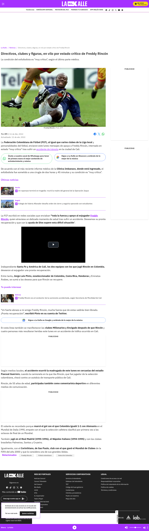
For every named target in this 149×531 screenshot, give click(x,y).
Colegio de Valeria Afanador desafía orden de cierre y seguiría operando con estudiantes (55, 203)
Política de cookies (107, 487)
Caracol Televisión (40, 481)
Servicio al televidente (73, 478)
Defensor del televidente (74, 481)
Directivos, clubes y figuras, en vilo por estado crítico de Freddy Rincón (44, 48)
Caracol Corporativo (41, 504)
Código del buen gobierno (74, 487)
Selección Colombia (65, 455)
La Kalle (4, 48)
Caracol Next (38, 507)
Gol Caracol (38, 484)
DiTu (35, 493)
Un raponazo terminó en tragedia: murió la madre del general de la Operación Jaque (53, 190)
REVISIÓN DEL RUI (62, 10)
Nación (17, 188)
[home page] (74, 3)
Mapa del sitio (70, 499)
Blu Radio (37, 487)
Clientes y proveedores (73, 493)
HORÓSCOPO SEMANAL (44, 10)
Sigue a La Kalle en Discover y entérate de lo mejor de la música (80, 157)
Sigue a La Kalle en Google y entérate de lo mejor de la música (55, 320)
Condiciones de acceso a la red (111, 478)
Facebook (94, 135)
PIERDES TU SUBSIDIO (79, 10)
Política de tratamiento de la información (115, 484)
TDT (67, 484)
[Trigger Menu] (3, 4)
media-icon (74, 527)
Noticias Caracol (39, 478)
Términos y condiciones (108, 490)
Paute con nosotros (72, 496)
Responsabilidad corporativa (110, 481)
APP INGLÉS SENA (96, 10)
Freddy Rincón (26, 455)
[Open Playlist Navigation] (147, 527)
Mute (126, 527)
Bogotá (17, 200)
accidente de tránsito (47, 149)
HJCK (36, 490)
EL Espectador (39, 496)
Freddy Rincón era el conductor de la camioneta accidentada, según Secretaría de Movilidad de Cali (60, 298)
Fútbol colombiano (45, 455)
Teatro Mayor (38, 499)
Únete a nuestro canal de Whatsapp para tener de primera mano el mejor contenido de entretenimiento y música (28, 158)
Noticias (12, 48)
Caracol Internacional (41, 502)
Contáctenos (70, 490)
